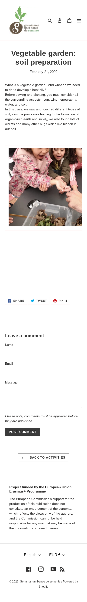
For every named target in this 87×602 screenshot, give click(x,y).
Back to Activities (47, 457)
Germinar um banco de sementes (41, 581)
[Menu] (79, 20)
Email (9, 363)
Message (11, 382)
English (30, 555)
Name (9, 345)
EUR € (54, 555)
